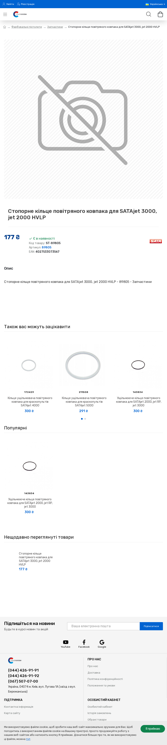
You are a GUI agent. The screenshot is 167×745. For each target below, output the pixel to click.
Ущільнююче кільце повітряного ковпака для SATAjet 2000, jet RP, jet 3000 (138, 401)
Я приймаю (152, 729)
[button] (82, 419)
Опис (8, 268)
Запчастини (55, 26)
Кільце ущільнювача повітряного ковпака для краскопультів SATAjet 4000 (30, 401)
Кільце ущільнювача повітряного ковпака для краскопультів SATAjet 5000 (84, 401)
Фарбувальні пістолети (26, 26)
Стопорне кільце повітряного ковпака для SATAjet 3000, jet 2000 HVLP (36, 559)
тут (28, 739)
